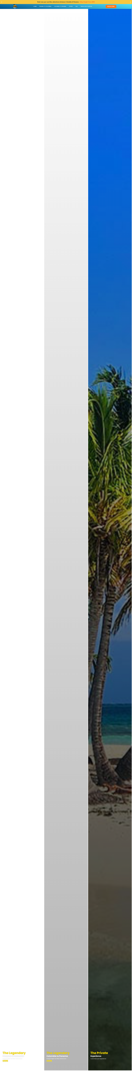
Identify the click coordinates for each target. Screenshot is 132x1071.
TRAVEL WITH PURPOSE (86, 6)
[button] (1, 2)
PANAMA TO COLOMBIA (45, 6)
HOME (35, 6)
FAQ (77, 6)
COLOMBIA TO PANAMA (60, 6)
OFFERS (71, 6)
